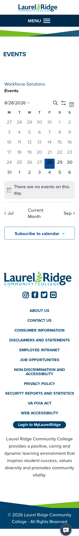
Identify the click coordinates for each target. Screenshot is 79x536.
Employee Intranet (39, 350)
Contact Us (39, 320)
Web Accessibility (39, 413)
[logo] (38, 8)
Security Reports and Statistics (39, 393)
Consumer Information (39, 330)
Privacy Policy (39, 384)
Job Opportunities (39, 360)
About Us (39, 310)
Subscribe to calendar (37, 233)
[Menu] (46, 21)
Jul (11, 213)
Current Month (35, 213)
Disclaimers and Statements (39, 340)
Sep (68, 213)
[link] (25, 295)
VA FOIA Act (39, 403)
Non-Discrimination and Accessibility (39, 372)
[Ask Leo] (65, 530)
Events (11, 90)
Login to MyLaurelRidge (39, 424)
